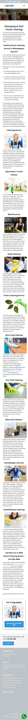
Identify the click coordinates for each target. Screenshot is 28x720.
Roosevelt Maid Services (10, 687)
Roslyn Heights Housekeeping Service (13, 680)
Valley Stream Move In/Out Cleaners (12, 683)
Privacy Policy (10, 718)
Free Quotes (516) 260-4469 (14, 624)
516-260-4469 (11, 639)
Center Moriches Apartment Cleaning (13, 678)
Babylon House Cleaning (10, 685)
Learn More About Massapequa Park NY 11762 (13, 593)
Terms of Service (17, 718)
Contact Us (8, 643)
